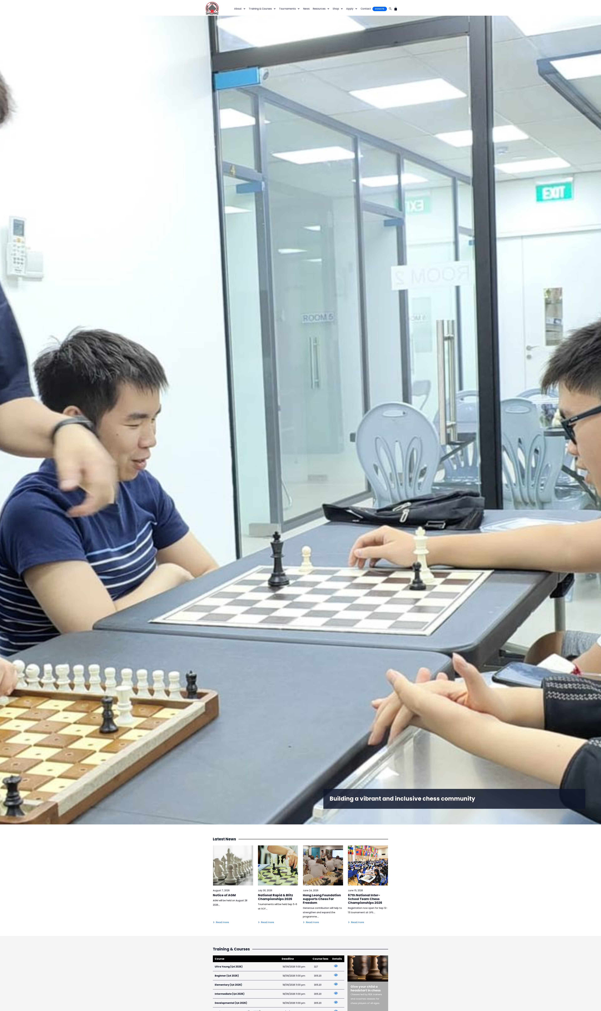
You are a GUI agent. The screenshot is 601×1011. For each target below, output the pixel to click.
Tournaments (287, 8)
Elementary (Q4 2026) (228, 984)
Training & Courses (260, 8)
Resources (319, 8)
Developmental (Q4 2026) (231, 1003)
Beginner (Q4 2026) (227, 975)
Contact (366, 8)
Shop (336, 8)
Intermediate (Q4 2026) (229, 994)
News (306, 8)
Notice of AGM (224, 895)
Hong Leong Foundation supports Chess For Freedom (322, 899)
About (238, 8)
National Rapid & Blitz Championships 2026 (275, 897)
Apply (349, 8)
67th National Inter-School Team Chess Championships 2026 (365, 899)
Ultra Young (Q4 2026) (229, 966)
